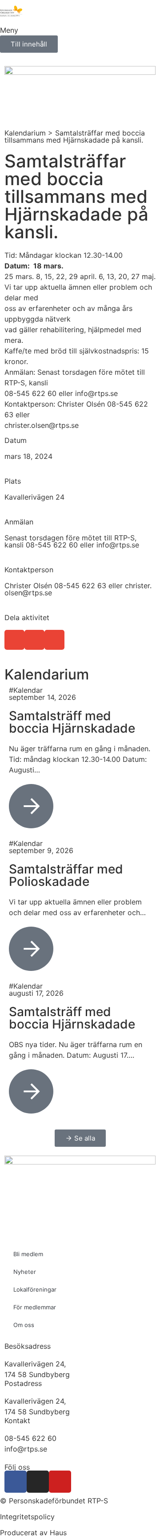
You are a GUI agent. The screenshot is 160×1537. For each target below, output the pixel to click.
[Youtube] (60, 1482)
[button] (14, 640)
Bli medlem (28, 1254)
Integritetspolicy (27, 1516)
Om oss (23, 1324)
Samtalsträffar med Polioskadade (66, 875)
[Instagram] (38, 1482)
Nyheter (24, 1271)
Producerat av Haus (33, 1532)
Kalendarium (25, 132)
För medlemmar (34, 1307)
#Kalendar (26, 690)
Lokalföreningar (34, 1289)
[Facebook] (15, 1482)
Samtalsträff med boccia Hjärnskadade (72, 722)
